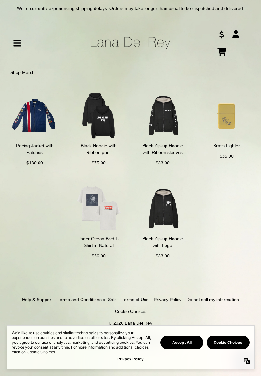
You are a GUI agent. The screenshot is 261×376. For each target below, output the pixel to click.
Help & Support (37, 299)
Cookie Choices (130, 311)
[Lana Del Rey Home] (130, 43)
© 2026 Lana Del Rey (130, 323)
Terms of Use (135, 299)
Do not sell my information (213, 299)
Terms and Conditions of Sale (87, 299)
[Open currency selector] (222, 34)
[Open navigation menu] (17, 43)
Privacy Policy (167, 299)
